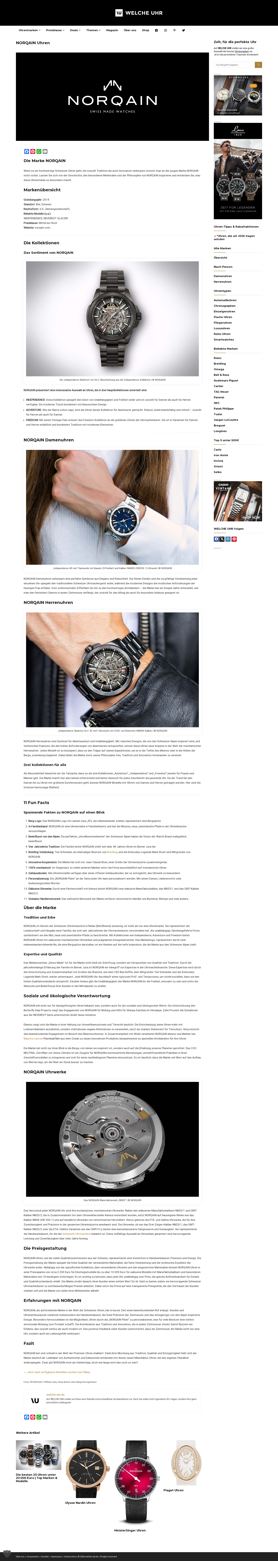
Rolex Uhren (222, 334)
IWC (217, 403)
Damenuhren (223, 276)
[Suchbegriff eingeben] (258, 65)
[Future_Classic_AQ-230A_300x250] (238, 482)
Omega (219, 369)
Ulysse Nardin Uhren (80, 1502)
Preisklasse (54, 30)
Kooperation (33, 1556)
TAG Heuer (221, 391)
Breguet (219, 425)
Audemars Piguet (226, 380)
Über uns (130, 30)
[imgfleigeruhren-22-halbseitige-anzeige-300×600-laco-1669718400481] (238, 124)
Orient (218, 466)
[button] (7, 1554)
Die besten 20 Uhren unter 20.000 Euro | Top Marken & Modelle (36, 1478)
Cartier (218, 386)
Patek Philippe (224, 408)
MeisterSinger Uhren (130, 1530)
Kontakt (45, 1556)
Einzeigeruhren (224, 311)
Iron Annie (221, 455)
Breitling (112, 852)
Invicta (218, 460)
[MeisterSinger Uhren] (137, 1442)
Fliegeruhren (223, 322)
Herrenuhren (223, 281)
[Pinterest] (234, 539)
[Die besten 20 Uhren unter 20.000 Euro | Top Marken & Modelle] (38, 1442)
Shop (145, 30)
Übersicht (220, 257)
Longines (220, 431)
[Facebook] (216, 539)
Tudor (218, 414)
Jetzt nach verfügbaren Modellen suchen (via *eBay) (58, 1372)
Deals (74, 30)
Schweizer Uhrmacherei (76, 1233)
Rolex (217, 358)
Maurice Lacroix (33, 1038)
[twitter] (221, 539)
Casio (217, 449)
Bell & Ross (221, 374)
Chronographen (225, 305)
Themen (92, 30)
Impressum (56, 1556)
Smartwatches (224, 339)
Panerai (219, 397)
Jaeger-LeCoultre (226, 419)
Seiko (218, 472)
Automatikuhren (225, 300)
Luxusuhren (222, 328)
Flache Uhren (223, 317)
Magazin (112, 30)
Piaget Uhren (174, 1490)
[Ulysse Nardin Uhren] (88, 1442)
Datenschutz (70, 1556)
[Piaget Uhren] (186, 1442)
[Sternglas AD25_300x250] (238, 76)
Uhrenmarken (28, 30)
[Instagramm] (228, 539)
